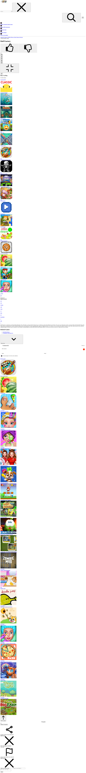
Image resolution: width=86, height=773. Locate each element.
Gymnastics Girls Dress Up (8, 333)
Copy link (2, 747)
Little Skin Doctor (6, 332)
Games (1, 293)
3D (1, 295)
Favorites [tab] (5, 724)
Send (2, 771)
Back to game (3, 720)
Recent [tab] (2, 724)
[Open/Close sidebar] (1, 1)
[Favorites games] (83, 18)
